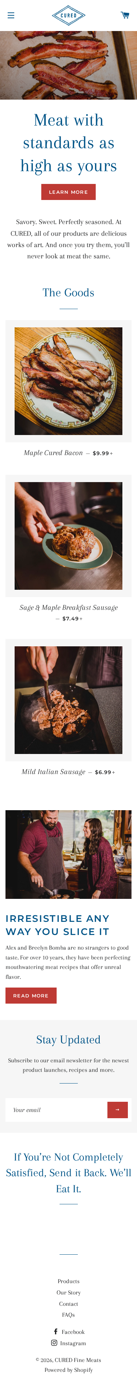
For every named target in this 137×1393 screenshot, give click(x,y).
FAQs (68, 1314)
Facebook (72, 1331)
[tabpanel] (68, 65)
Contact (68, 1303)
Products (69, 1281)
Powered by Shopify (69, 1369)
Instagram (72, 1343)
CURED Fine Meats (78, 1360)
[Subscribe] (117, 1110)
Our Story (69, 1292)
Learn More (68, 192)
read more (31, 995)
